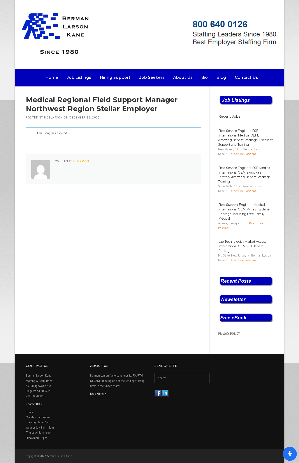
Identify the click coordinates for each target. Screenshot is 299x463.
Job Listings (79, 77)
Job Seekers (151, 77)
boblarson (53, 117)
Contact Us (246, 77)
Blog (221, 77)
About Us (182, 77)
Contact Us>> (34, 404)
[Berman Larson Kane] (151, 34)
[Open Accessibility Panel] (290, 454)
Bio (204, 77)
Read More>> (98, 394)
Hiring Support (115, 77)
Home (51, 77)
